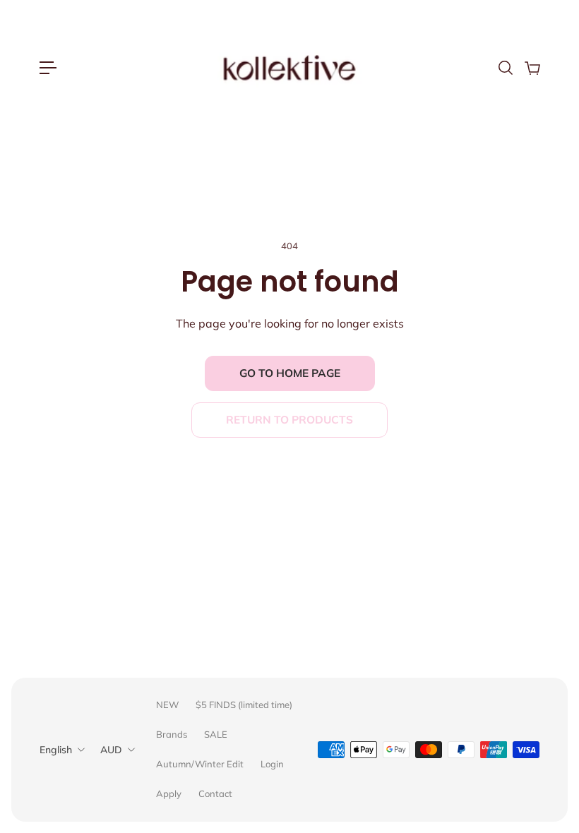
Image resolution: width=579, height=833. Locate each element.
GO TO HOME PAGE (289, 373)
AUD (111, 749)
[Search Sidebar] (504, 67)
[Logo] (289, 67)
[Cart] (531, 67)
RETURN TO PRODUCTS (289, 419)
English (56, 749)
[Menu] (48, 68)
